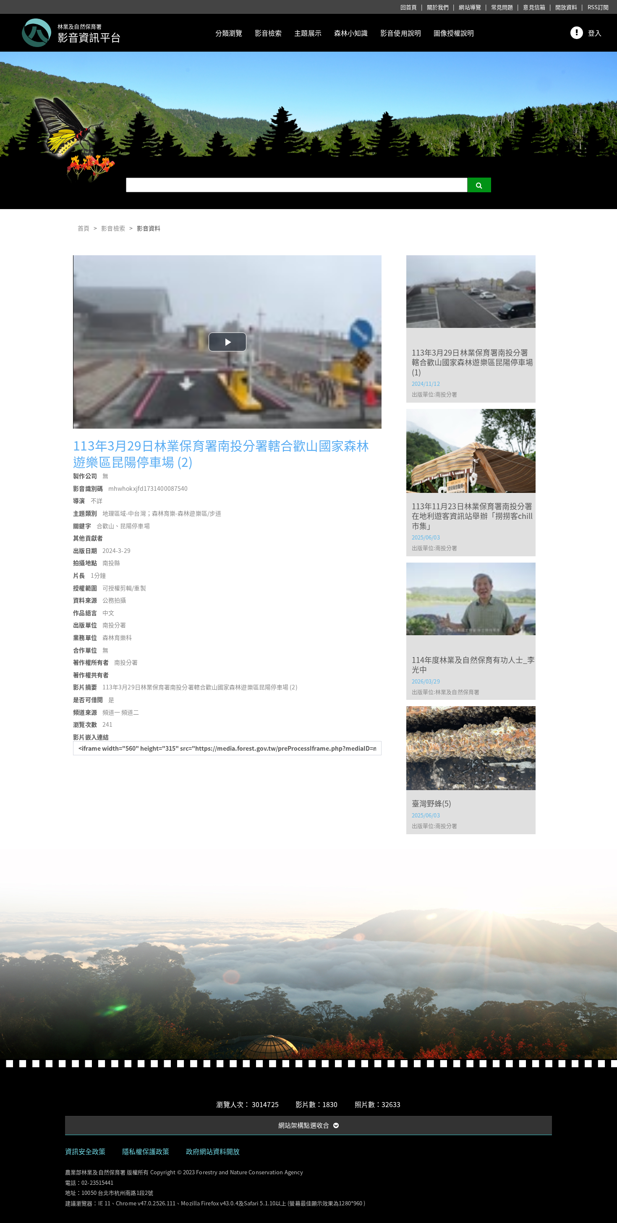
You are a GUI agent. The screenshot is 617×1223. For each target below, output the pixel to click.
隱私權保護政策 (146, 1151)
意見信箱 (534, 7)
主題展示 (307, 33)
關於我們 (438, 7)
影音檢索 (268, 33)
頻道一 (111, 712)
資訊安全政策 (85, 1151)
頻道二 (130, 712)
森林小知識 (351, 33)
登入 (594, 32)
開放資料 (566, 7)
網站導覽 (470, 7)
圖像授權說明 (454, 33)
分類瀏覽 (228, 33)
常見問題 (502, 7)
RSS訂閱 (598, 7)
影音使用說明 (400, 33)
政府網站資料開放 (213, 1151)
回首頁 (408, 7)
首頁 (83, 228)
